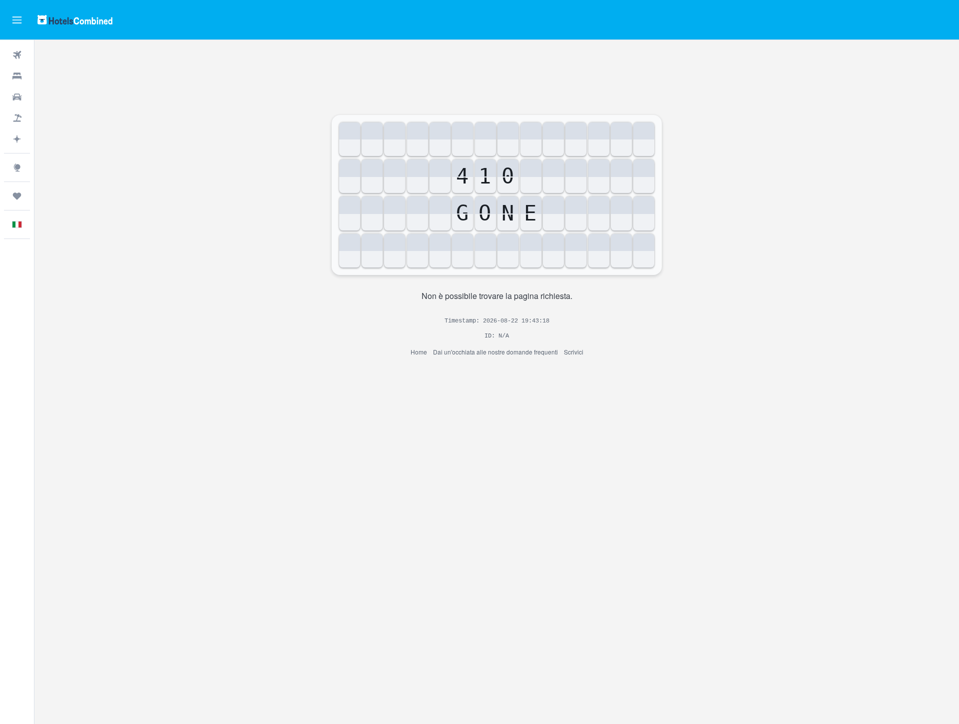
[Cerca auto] (17, 97)
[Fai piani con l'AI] (17, 139)
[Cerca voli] (17, 55)
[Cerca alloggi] (17, 76)
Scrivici (573, 352)
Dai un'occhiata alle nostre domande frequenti (495, 352)
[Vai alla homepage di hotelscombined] (75, 19)
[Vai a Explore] (17, 168)
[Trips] (17, 196)
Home (419, 352)
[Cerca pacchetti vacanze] (17, 118)
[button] (17, 20)
